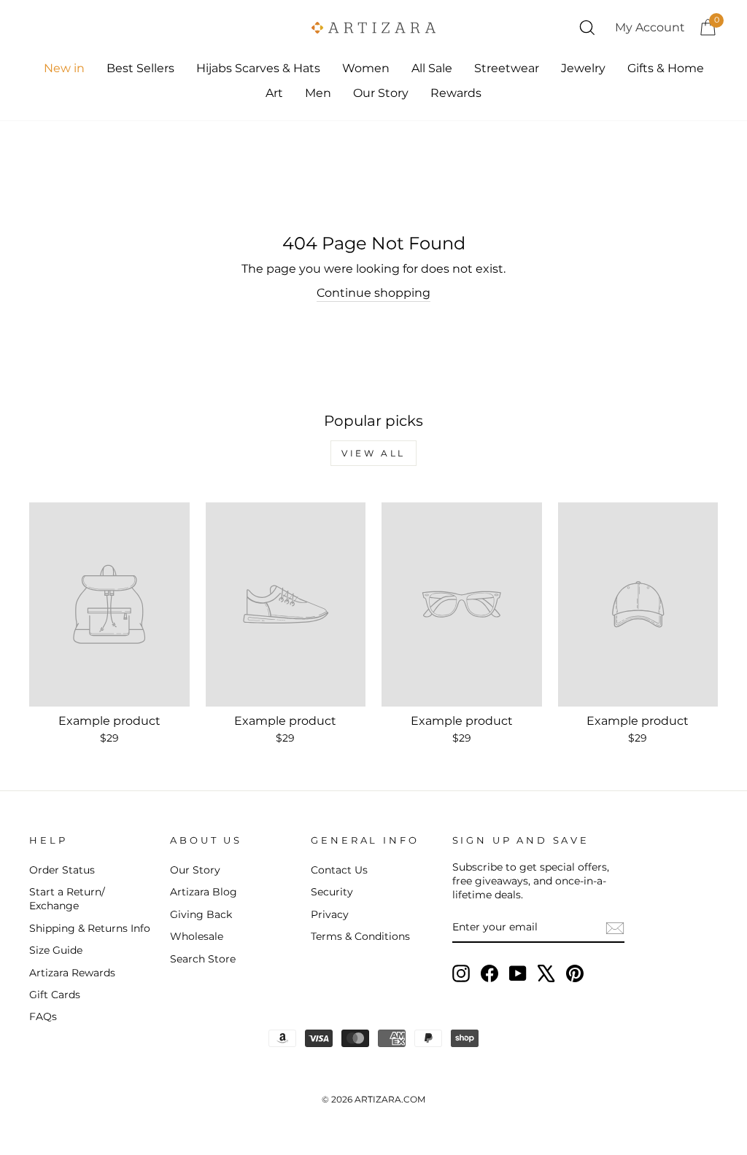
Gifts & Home (665, 68)
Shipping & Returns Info (89, 928)
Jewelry (583, 68)
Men (318, 93)
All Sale (431, 68)
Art (274, 93)
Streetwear (506, 68)
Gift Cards (54, 994)
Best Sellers (140, 68)
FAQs (43, 1016)
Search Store (203, 959)
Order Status (62, 870)
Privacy (330, 914)
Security (332, 892)
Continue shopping (373, 293)
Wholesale (196, 936)
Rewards (455, 93)
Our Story (381, 93)
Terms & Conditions (360, 936)
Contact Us (339, 870)
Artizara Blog (203, 892)
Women (366, 68)
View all (373, 453)
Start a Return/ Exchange (67, 898)
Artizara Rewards (72, 973)
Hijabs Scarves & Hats (258, 68)
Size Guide (55, 950)
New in (64, 68)
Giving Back (201, 914)
